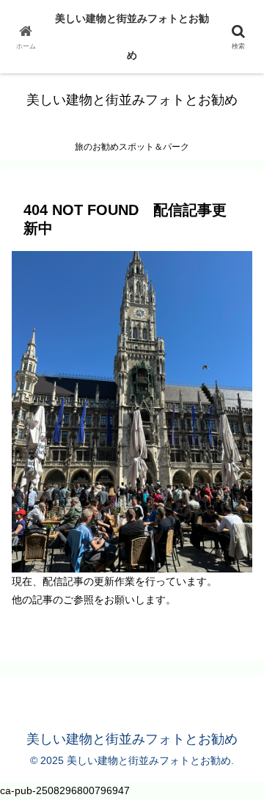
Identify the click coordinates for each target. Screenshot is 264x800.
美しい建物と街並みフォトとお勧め (132, 36)
